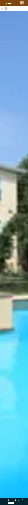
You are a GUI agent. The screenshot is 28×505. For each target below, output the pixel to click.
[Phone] (22, 2)
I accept (11, 503)
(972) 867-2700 (7, 99)
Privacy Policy (17, 503)
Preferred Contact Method (10, 126)
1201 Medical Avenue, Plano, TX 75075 (13, 96)
